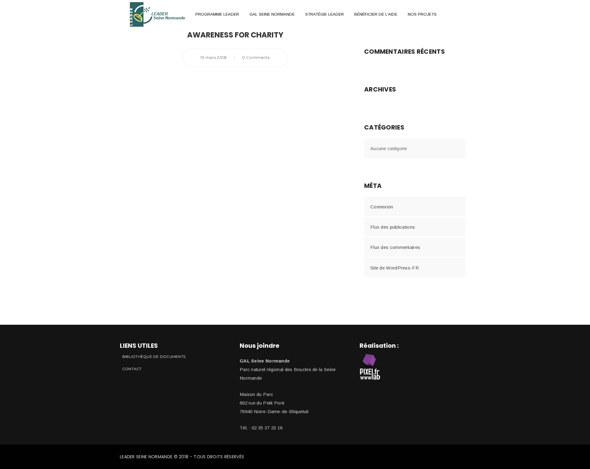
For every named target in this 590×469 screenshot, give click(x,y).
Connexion (381, 206)
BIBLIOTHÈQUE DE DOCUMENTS (153, 356)
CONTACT (132, 368)
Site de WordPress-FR (394, 267)
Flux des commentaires (395, 247)
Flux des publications (392, 227)
